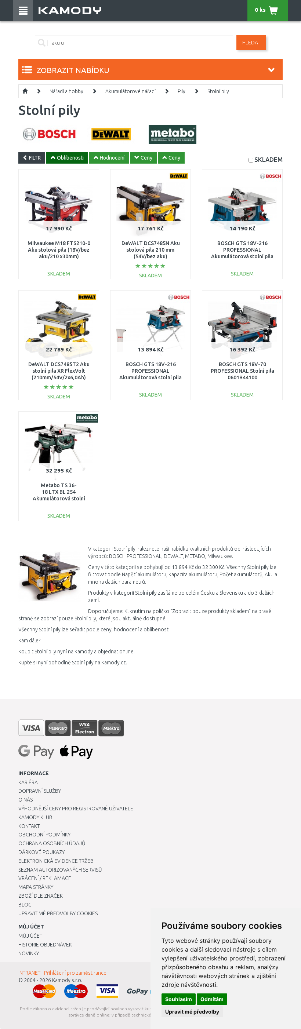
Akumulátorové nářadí (130, 91)
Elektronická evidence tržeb (56, 861)
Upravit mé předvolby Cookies (58, 913)
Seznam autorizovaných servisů (60, 870)
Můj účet (30, 936)
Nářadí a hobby (66, 91)
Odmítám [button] (212, 999)
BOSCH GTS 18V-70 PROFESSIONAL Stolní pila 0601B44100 (242, 370)
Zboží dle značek (40, 896)
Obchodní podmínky (44, 835)
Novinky (28, 953)
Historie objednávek (45, 945)
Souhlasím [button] (178, 999)
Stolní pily (218, 91)
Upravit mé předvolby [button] (192, 1011)
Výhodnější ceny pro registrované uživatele (75, 808)
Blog (25, 905)
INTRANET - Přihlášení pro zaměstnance (62, 973)
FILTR (34, 158)
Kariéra (28, 782)
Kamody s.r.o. (67, 980)
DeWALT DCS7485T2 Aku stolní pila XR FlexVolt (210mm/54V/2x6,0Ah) (59, 370)
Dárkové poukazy (41, 852)
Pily (181, 91)
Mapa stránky (35, 887)
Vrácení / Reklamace (44, 878)
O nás (25, 800)
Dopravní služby (39, 791)
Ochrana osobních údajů (52, 843)
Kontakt (29, 826)
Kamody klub (35, 817)
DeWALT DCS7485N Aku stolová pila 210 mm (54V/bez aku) (151, 249)
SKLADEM (268, 159)
